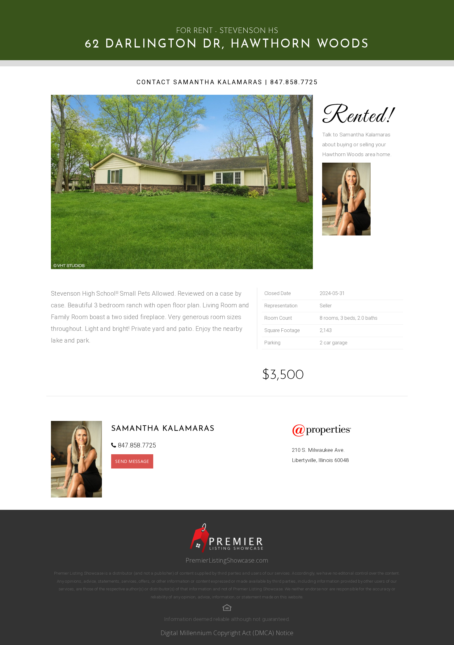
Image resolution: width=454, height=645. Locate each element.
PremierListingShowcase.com (227, 560)
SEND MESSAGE (132, 461)
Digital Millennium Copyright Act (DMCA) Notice (227, 633)
